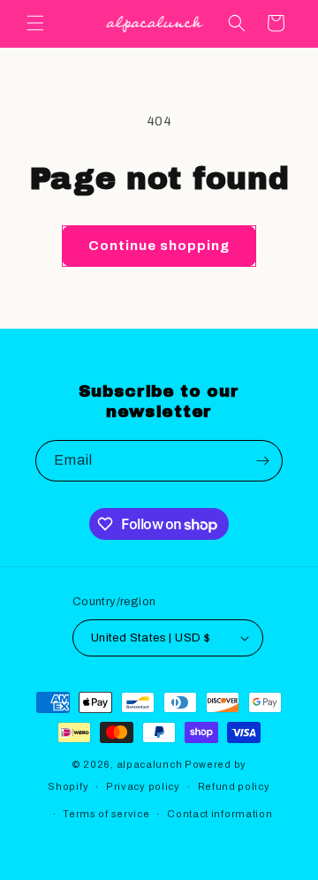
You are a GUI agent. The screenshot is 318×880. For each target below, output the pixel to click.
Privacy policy (143, 786)
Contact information (219, 813)
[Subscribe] (262, 461)
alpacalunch (150, 764)
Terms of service (106, 813)
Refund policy (234, 786)
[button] (35, 23)
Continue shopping (159, 246)
